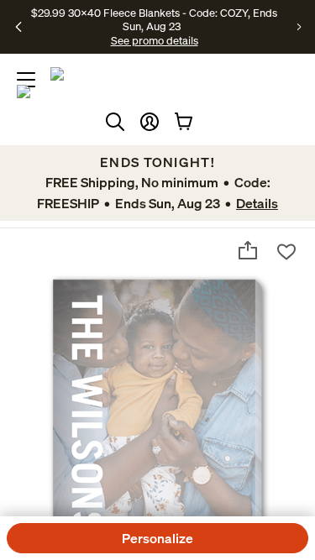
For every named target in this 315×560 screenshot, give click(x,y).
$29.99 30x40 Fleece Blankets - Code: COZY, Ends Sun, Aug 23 (154, 19)
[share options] (248, 250)
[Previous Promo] (18, 27)
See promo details (154, 40)
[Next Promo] (299, 27)
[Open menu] (26, 79)
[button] (149, 122)
